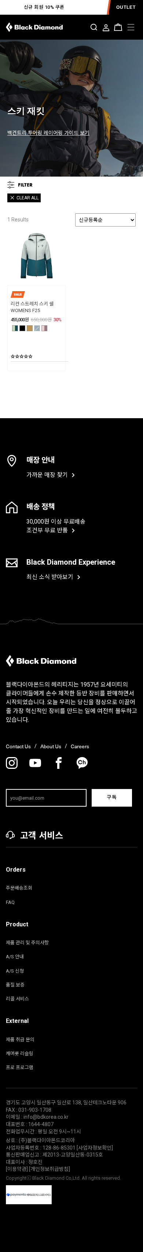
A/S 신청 (15, 971)
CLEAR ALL (27, 197)
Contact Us (18, 746)
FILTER (25, 184)
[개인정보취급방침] (49, 1169)
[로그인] (106, 28)
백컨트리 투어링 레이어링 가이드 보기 (48, 132)
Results (18, 219)
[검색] (94, 27)
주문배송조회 (19, 888)
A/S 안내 (15, 956)
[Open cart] (118, 27)
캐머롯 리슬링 (19, 1053)
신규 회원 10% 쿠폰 (44, 7)
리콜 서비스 (17, 999)
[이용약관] (17, 1169)
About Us (50, 746)
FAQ (10, 902)
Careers (80, 746)
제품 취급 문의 (20, 1039)
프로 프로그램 (19, 1067)
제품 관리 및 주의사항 (27, 942)
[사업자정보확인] (95, 1148)
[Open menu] (130, 27)
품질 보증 (15, 985)
